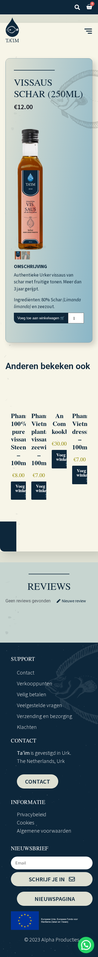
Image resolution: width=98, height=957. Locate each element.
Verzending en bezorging (44, 716)
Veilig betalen (31, 694)
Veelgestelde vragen (39, 705)
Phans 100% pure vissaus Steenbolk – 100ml (24, 439)
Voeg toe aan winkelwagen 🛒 (41, 318)
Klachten (27, 726)
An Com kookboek (65, 423)
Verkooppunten (34, 683)
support (23, 658)
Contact (25, 672)
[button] (77, 7)
